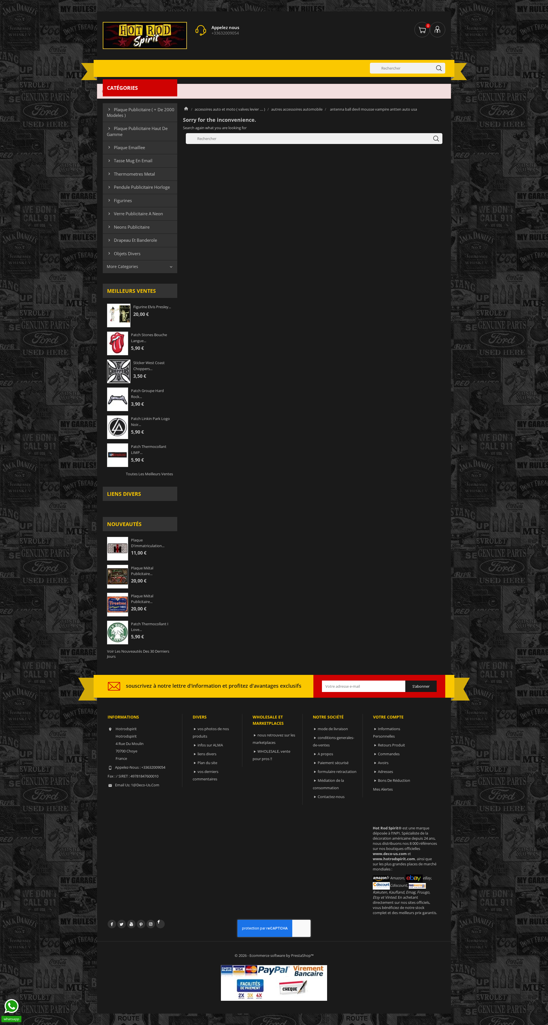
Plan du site (207, 762)
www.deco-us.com (390, 853)
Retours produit (391, 745)
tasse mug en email (129, 160)
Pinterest (141, 924)
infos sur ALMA (210, 745)
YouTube (131, 924)
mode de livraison (333, 728)
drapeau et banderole (132, 240)
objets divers (123, 253)
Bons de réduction (394, 780)
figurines (119, 200)
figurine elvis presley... (152, 306)
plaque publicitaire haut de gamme (137, 131)
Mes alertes (383, 789)
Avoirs (383, 762)
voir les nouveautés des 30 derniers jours (138, 654)
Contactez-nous (331, 796)
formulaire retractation (337, 771)
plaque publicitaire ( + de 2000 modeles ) (140, 112)
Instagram (150, 924)
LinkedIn (160, 924)
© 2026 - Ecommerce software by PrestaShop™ (274, 955)
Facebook (112, 924)
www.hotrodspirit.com (394, 858)
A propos (325, 753)
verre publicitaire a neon (135, 213)
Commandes (389, 753)
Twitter (121, 924)
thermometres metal (131, 174)
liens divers (124, 493)
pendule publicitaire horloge (138, 187)
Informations (123, 717)
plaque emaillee (126, 147)
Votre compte (388, 717)
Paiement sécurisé (333, 762)
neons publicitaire (128, 227)
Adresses (385, 771)
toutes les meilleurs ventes (149, 473)
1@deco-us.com (145, 784)
